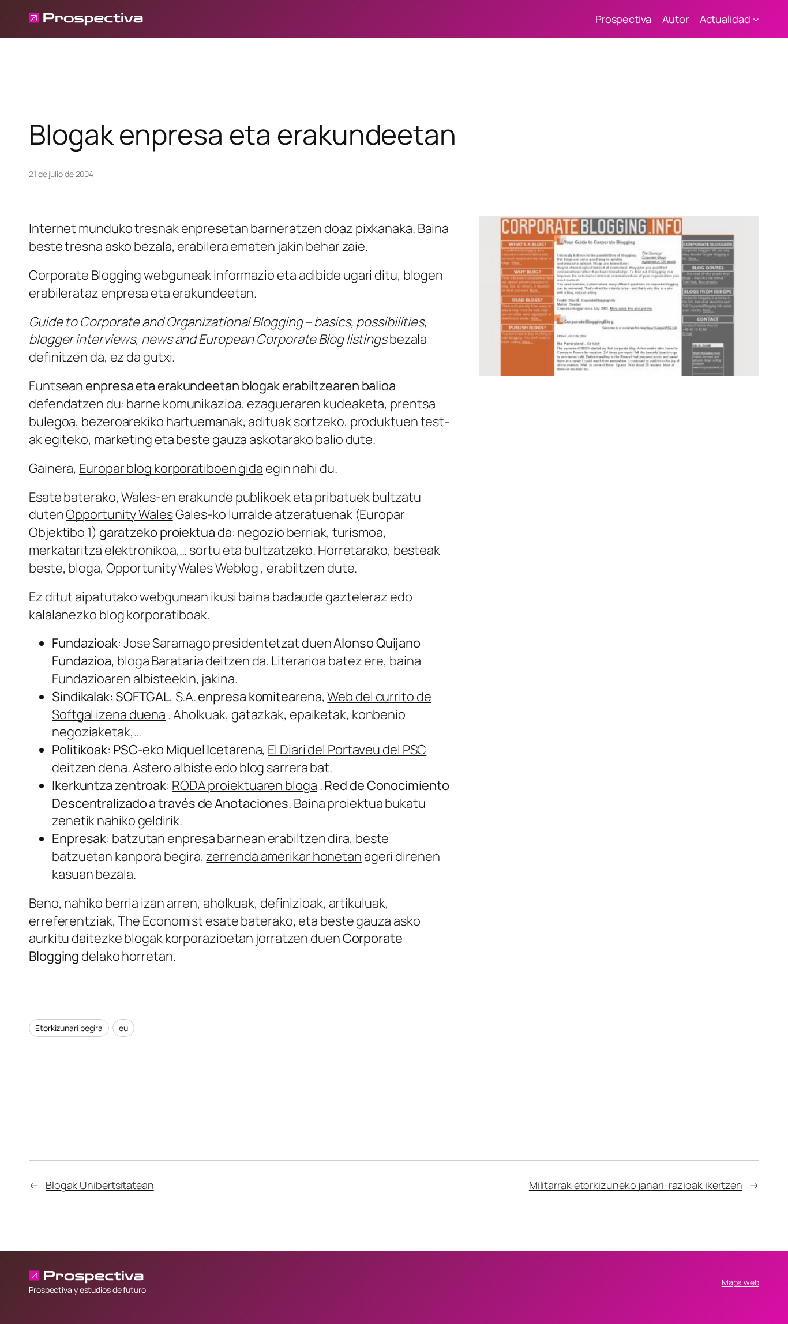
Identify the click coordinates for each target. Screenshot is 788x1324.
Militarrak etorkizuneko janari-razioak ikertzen (635, 1185)
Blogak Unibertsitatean (100, 1185)
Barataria (177, 660)
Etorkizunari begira (69, 1027)
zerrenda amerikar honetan (284, 856)
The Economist (160, 921)
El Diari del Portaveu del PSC (347, 749)
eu (123, 1027)
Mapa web (740, 1282)
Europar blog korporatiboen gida (171, 468)
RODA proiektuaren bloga (244, 785)
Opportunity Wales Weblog (182, 568)
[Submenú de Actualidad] (756, 19)
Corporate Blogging (85, 275)
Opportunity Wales (119, 514)
